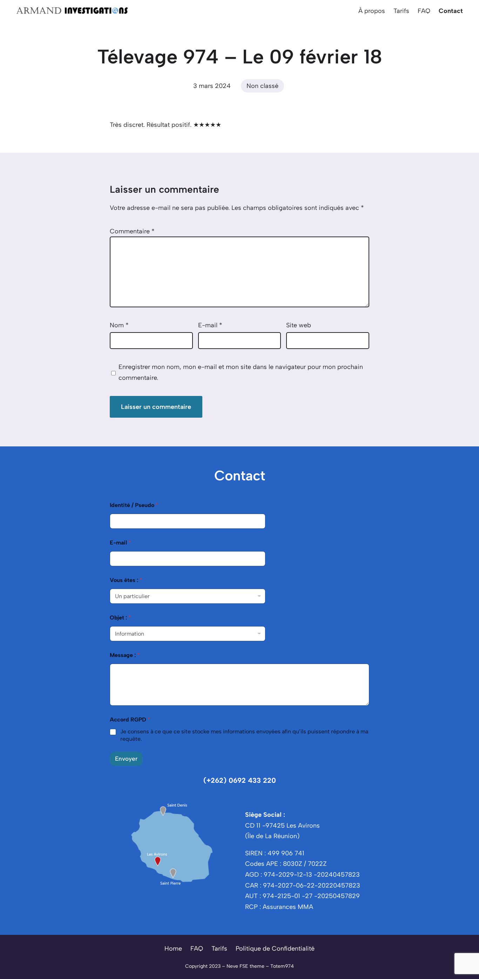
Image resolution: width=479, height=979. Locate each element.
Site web (298, 325)
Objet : (120, 617)
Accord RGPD (130, 719)
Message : (125, 655)
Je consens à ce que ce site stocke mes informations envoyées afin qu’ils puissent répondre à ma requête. (244, 735)
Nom (119, 325)
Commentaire (132, 231)
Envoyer (126, 758)
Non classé (262, 86)
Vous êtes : (126, 580)
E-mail (210, 325)
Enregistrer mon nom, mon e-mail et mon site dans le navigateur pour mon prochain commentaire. (241, 372)
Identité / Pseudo (134, 505)
